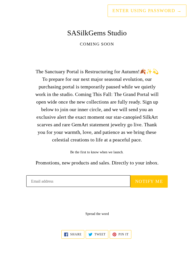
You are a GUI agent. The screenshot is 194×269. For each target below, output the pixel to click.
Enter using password (147, 10)
